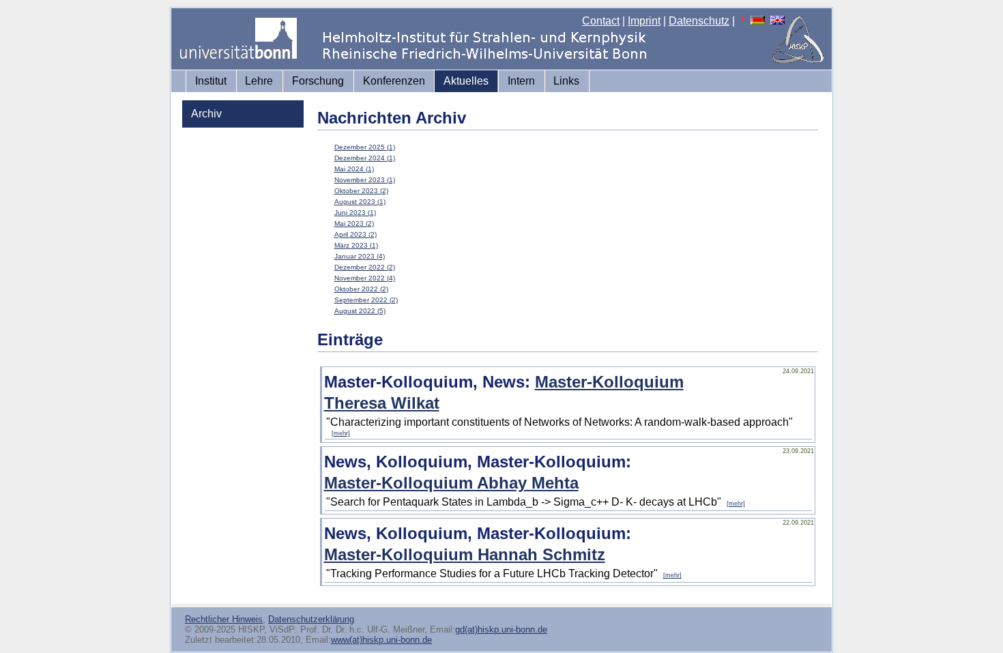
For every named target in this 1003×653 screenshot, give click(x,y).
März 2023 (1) (356, 245)
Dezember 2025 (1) (364, 147)
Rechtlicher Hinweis (224, 619)
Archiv (206, 113)
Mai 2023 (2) (354, 223)
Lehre (259, 81)
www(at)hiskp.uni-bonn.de (381, 640)
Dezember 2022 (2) (364, 267)
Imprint (644, 21)
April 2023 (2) (355, 234)
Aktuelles (466, 81)
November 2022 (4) (364, 278)
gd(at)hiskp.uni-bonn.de (501, 629)
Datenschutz (699, 21)
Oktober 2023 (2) (361, 190)
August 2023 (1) (360, 201)
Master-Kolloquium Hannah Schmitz (464, 554)
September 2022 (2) (366, 300)
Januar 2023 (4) (359, 256)
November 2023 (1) (364, 180)
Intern (521, 81)
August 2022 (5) (360, 311)
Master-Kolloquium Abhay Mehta (451, 483)
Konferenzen (394, 81)
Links (566, 81)
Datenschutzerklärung (311, 619)
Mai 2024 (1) (354, 169)
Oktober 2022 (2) (361, 289)
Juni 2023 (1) (355, 212)
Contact (601, 21)
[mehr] (341, 433)
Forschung (318, 81)
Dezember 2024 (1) (364, 158)
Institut (211, 81)
